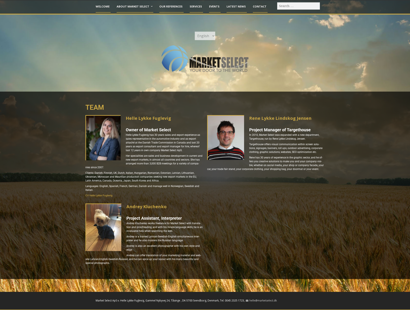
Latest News (236, 6)
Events (214, 6)
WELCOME (103, 6)
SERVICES (196, 6)
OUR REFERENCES (171, 6)
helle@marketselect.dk (263, 300)
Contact (259, 6)
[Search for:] (299, 6)
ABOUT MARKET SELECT (133, 6)
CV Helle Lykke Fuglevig (99, 195)
